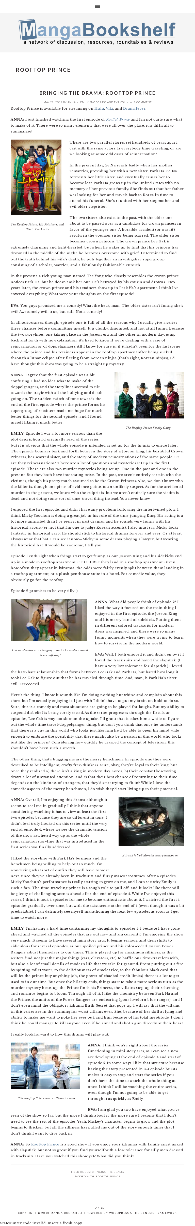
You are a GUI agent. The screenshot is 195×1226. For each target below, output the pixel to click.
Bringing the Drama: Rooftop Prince (98, 93)
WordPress (119, 1212)
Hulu (99, 108)
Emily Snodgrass (93, 102)
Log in (99, 1208)
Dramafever (134, 108)
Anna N (73, 102)
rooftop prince (108, 1176)
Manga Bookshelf (97, 31)
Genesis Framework (159, 1212)
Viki (109, 108)
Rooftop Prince (118, 119)
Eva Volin (121, 102)
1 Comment (143, 102)
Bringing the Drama (108, 1171)
